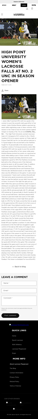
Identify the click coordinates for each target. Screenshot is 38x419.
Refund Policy (14, 381)
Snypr (14, 353)
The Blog (13, 368)
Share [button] (6, 90)
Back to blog (20, 267)
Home (14, 336)
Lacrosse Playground (19, 349)
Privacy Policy (14, 377)
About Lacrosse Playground (19, 364)
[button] (2, 14)
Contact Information (16, 373)
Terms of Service (15, 386)
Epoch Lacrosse (17, 340)
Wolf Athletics (17, 344)
